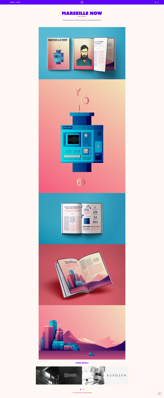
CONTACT (18, 2)
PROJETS (7, 2)
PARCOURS (12, 2)
